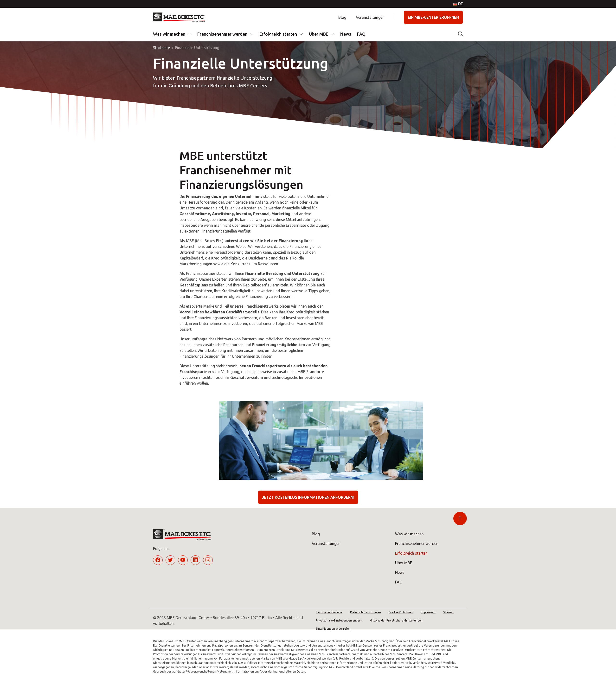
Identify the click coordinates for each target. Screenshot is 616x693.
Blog (342, 17)
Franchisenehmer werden (222, 34)
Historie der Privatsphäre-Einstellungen (396, 620)
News (345, 34)
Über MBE (318, 34)
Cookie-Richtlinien (401, 612)
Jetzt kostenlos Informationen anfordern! (308, 497)
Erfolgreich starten (278, 34)
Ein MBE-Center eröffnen (433, 17)
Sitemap (448, 612)
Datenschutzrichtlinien (365, 612)
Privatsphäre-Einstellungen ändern (339, 620)
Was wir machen (169, 34)
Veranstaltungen (370, 17)
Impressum (428, 612)
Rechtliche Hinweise (329, 612)
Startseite (161, 47)
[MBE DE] (181, 17)
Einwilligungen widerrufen (333, 628)
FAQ (361, 34)
